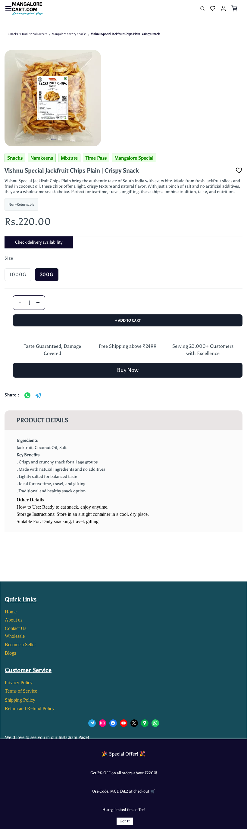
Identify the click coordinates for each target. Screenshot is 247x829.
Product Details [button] (42, 420)
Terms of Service (21, 690)
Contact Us (15, 628)
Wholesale (15, 636)
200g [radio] (46, 274)
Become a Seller (20, 644)
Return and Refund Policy (30, 708)
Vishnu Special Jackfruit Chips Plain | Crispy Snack (125, 34)
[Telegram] (38, 395)
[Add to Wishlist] (238, 170)
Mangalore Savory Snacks (69, 34)
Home (11, 611)
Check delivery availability (38, 242)
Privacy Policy (19, 682)
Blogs (10, 653)
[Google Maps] (145, 723)
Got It (125, 821)
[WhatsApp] (27, 395)
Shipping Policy (20, 700)
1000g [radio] (18, 274)
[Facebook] (113, 723)
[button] (210, 8)
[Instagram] (102, 723)
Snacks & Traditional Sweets (27, 34)
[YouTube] (123, 723)
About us (13, 619)
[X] (134, 723)
